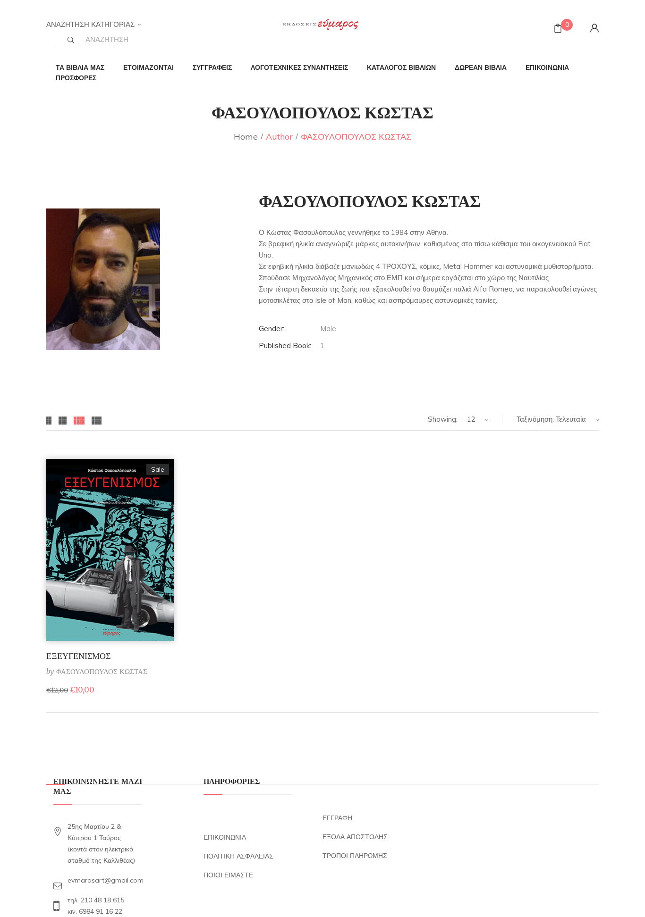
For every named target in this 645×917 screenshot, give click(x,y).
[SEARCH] (71, 40)
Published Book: (285, 345)
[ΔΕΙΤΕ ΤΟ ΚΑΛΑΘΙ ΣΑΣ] (557, 29)
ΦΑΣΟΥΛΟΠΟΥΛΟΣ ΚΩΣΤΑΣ (101, 671)
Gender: (271, 328)
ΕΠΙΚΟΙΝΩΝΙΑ (225, 837)
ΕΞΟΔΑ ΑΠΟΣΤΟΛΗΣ (355, 837)
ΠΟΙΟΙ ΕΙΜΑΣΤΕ (228, 875)
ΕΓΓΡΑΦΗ (337, 818)
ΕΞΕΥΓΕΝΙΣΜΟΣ (78, 655)
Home (246, 136)
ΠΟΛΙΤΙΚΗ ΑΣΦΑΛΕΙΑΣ (238, 856)
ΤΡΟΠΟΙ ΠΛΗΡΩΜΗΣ (354, 855)
